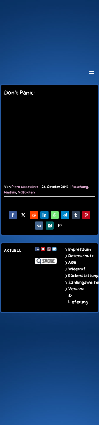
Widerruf (77, 269)
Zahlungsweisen (77, 282)
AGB (72, 262)
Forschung (80, 187)
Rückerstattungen (77, 275)
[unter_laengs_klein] (49, 54)
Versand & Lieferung (77, 295)
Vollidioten (26, 192)
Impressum (77, 249)
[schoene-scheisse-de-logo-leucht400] (49, 7)
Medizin (10, 192)
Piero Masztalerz (25, 187)
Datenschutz (77, 256)
